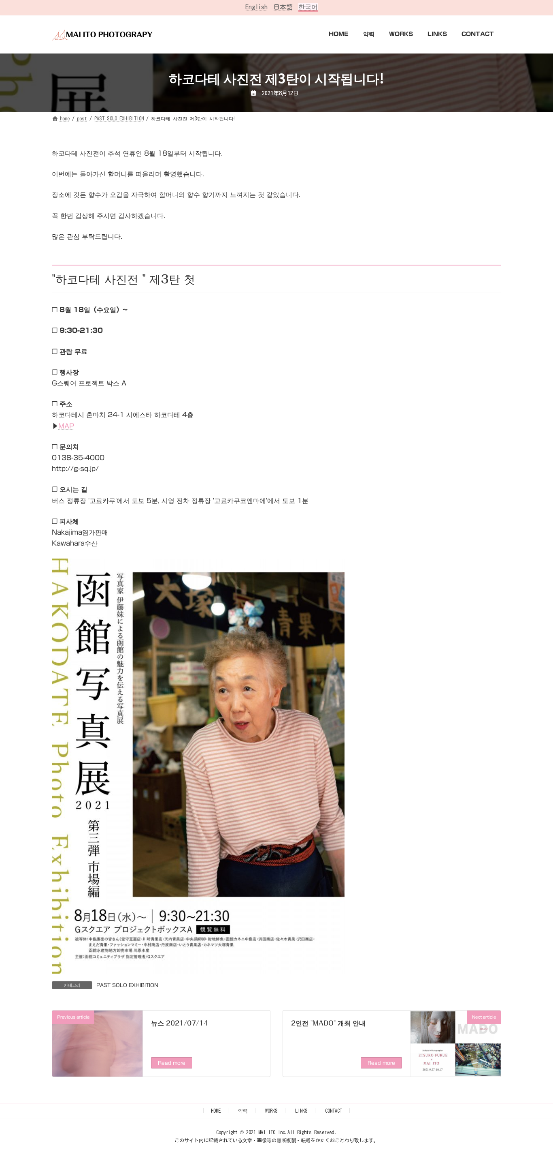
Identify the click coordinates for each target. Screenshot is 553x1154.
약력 (243, 1110)
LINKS (301, 1110)
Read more (171, 1062)
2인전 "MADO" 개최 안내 (328, 1023)
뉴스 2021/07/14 (179, 1023)
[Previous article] (97, 1068)
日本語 (283, 7)
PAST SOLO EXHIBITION (127, 985)
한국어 (308, 7)
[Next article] (455, 1072)
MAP (66, 426)
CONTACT (333, 1110)
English (256, 7)
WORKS (271, 1110)
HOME (216, 1110)
